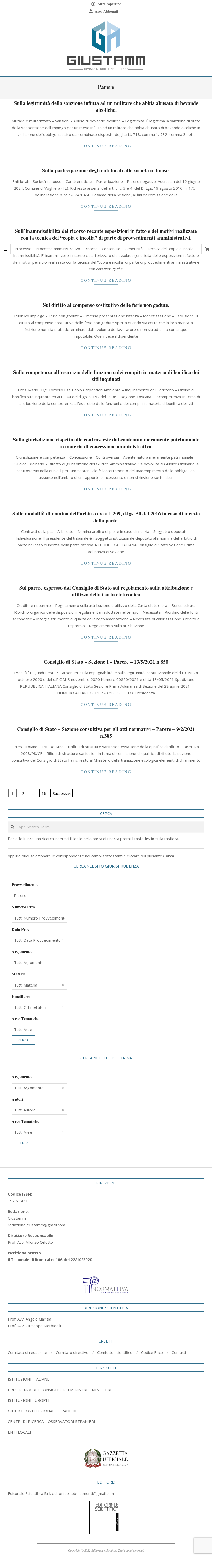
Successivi (62, 793)
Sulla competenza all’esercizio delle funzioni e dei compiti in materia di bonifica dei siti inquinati (106, 375)
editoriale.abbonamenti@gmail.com (83, 1493)
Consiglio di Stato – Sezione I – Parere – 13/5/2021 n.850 (106, 661)
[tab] (106, 1389)
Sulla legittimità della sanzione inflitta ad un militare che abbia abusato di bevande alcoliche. (106, 106)
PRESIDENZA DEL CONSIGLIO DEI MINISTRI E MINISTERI (59, 1389)
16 (44, 793)
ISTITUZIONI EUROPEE (29, 1400)
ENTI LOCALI (19, 1432)
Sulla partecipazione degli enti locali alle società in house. (106, 170)
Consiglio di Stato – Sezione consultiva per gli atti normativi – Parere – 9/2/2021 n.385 (106, 732)
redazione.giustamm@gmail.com (36, 1224)
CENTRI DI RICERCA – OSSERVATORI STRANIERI (51, 1421)
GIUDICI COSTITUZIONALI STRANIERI (42, 1410)
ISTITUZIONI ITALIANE (28, 1379)
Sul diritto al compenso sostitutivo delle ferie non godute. (106, 305)
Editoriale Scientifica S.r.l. (30, 1493)
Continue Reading (106, 145)
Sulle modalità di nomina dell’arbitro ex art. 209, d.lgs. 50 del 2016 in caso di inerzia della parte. (106, 517)
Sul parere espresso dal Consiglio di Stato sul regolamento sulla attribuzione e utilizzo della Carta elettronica (106, 591)
